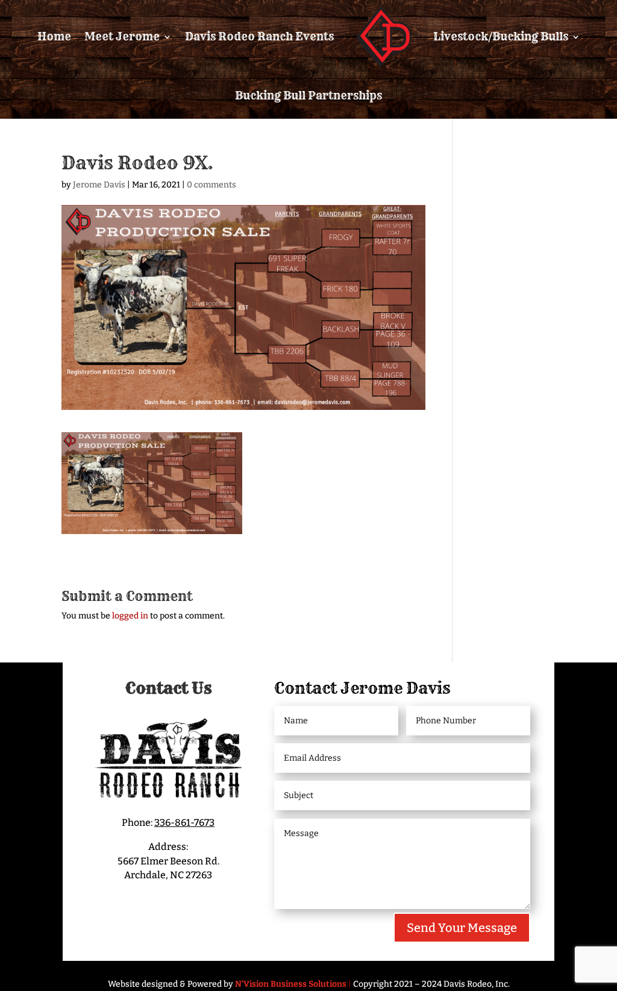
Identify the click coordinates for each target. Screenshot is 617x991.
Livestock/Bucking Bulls (500, 36)
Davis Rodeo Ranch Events (259, 36)
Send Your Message (462, 927)
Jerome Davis (99, 185)
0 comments (211, 185)
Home (54, 36)
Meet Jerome (122, 36)
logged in (130, 616)
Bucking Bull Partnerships (308, 95)
